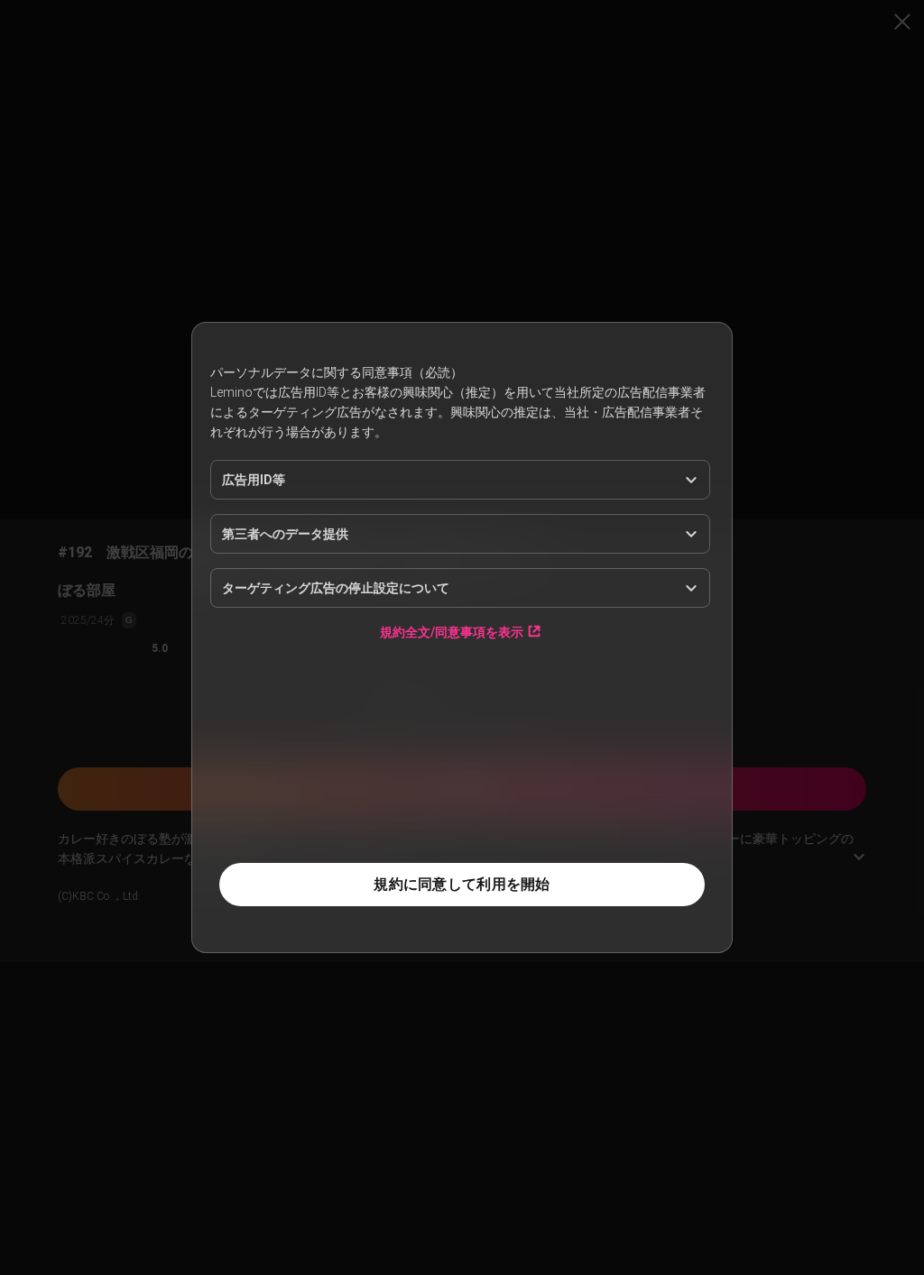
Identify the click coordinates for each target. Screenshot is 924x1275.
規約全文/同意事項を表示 (451, 631)
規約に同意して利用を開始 (462, 884)
